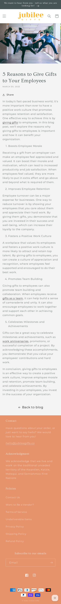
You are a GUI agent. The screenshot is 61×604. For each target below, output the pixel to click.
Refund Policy (15, 541)
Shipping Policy (16, 533)
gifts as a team (13, 298)
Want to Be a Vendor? (20, 504)
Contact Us (13, 497)
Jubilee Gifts (34, 601)
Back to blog (32, 407)
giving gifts (10, 122)
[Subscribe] (51, 563)
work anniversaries (16, 341)
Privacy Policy (15, 526)
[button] (4, 16)
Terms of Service (16, 512)
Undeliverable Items (19, 519)
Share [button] (10, 94)
